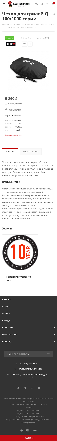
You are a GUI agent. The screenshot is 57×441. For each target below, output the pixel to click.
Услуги (6, 313)
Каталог (7, 299)
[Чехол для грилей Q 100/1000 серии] (28, 69)
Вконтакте (18, 388)
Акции (6, 306)
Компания (8, 327)
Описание (10, 152)
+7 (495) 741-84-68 (29, 363)
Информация (9, 334)
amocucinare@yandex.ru (30, 368)
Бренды (6, 320)
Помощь (7, 341)
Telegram (25, 388)
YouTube (32, 388)
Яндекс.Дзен (39, 388)
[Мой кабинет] (47, 4)
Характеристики (30, 152)
